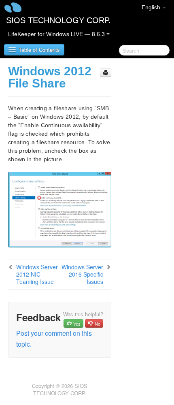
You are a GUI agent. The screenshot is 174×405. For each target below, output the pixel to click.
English (152, 7)
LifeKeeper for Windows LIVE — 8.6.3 (57, 34)
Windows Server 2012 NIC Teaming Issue (37, 274)
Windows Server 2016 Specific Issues (82, 274)
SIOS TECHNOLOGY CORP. (58, 20)
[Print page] (105, 72)
